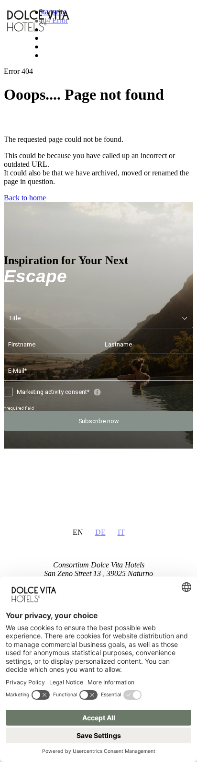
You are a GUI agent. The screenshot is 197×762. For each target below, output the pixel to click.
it (121, 532)
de (100, 532)
